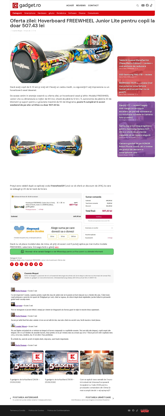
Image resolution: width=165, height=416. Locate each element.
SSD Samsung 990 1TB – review (135, 74)
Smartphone (29, 13)
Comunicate (93, 13)
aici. (57, 247)
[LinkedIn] (36, 264)
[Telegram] (31, 264)
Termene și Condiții (17, 410)
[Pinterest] (26, 264)
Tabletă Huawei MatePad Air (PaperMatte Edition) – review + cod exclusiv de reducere (136, 63)
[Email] (41, 264)
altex (23, 260)
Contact (93, 5)
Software (72, 13)
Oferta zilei (61, 260)
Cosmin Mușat (17, 31)
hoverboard (53, 260)
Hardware (42, 13)
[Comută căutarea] (137, 5)
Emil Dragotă (122, 120)
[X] (21, 264)
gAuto (51, 13)
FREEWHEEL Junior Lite (40, 260)
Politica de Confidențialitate (59, 410)
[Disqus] (62, 317)
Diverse (82, 13)
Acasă (70, 5)
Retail (20, 258)
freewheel (28, 260)
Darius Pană (122, 68)
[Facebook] (12, 264)
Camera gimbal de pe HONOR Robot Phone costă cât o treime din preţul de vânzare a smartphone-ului (136, 148)
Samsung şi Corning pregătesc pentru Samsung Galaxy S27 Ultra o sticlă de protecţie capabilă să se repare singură (135, 130)
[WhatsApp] (16, 264)
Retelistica (61, 13)
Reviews (81, 5)
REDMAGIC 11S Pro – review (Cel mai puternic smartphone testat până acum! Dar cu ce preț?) (135, 87)
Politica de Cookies (36, 410)
